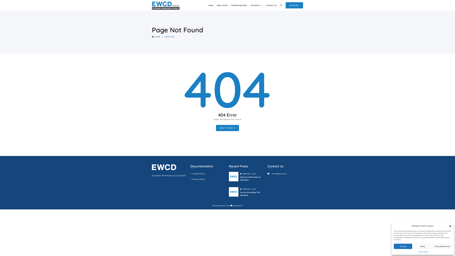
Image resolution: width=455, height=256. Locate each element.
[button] (450, 226)
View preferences (442, 246)
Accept (403, 246)
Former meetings (239, 5)
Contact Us (271, 5)
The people (255, 5)
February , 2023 (249, 174)
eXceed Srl (238, 206)
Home (210, 5)
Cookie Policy (198, 174)
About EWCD (222, 5)
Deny (422, 246)
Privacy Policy (423, 251)
